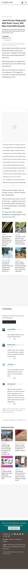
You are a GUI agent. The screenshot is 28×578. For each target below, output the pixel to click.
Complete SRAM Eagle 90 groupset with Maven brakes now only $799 (6, 474)
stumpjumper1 (11, 384)
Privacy (8, 553)
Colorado (17, 234)
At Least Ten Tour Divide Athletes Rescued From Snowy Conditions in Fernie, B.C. (7, 266)
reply (14, 339)
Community (17, 469)
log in (8, 316)
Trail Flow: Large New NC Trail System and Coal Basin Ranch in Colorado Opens (20, 240)
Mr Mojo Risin (11, 345)
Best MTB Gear (15, 547)
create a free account (17, 316)
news (8, 412)
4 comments (7, 40)
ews (7, 410)
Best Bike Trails (21, 545)
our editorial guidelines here (10, 45)
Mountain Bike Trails (20, 443)
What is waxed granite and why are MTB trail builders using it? (20, 447)
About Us (12, 539)
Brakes (3, 469)
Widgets (5, 541)
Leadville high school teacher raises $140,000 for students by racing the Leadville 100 (6, 449)
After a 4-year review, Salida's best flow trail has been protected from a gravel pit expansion (20, 266)
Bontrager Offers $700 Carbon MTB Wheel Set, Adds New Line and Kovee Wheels (7, 241)
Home (3, 16)
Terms (4, 553)
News (10, 16)
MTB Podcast (12, 545)
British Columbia (6, 260)
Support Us (18, 539)
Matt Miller (6, 36)
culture (11, 412)
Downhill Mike (11, 329)
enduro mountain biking (12, 409)
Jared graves (14, 185)
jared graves (11, 410)
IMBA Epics (6, 547)
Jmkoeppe (10, 364)
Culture (6, 16)
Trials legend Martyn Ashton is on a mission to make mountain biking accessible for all (20, 475)
